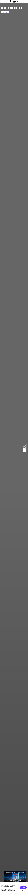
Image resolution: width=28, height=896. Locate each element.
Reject (23, 890)
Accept (23, 887)
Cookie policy (3, 890)
